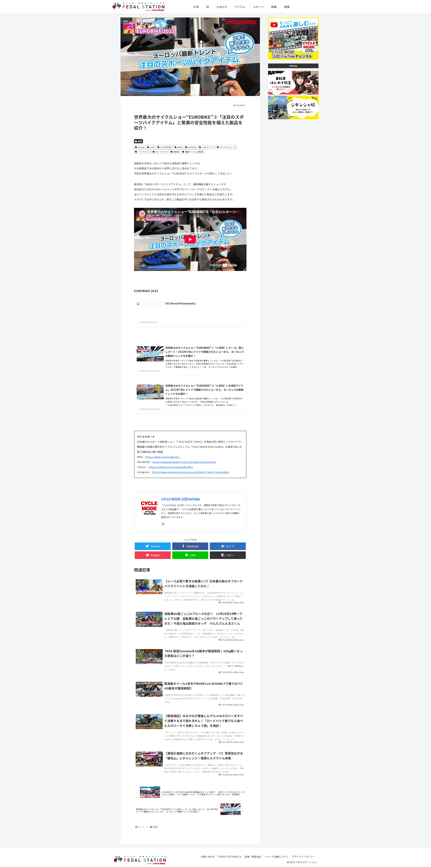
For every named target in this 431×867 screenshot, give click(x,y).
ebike (179, 147)
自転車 (176, 151)
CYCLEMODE (166, 147)
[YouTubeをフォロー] (163, 524)
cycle (152, 147)
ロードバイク (162, 151)
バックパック (144, 151)
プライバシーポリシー (303, 856)
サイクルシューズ (228, 147)
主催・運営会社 (253, 856)
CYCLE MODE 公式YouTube (180, 498)
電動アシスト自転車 (194, 151)
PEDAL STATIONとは (229, 856)
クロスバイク (208, 147)
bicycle (141, 147)
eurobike (192, 147)
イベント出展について (276, 856)
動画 (140, 141)
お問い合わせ (208, 856)
